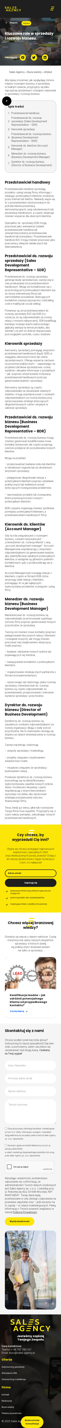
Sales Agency (17, 72)
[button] (52, 9)
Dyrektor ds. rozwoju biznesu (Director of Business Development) (31, 163)
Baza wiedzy (34, 72)
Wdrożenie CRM (9, 1373)
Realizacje (7, 1400)
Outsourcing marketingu (14, 1379)
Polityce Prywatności (25, 1212)
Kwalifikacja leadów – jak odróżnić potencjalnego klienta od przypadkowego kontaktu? (28, 1000)
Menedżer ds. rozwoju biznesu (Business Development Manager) (30, 155)
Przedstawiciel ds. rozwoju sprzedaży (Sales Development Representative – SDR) (29, 121)
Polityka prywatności (12, 1413)
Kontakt (5, 1394)
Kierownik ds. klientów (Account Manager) (29, 147)
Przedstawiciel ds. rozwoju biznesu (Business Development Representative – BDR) (31, 137)
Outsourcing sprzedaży (13, 1367)
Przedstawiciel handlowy (25, 113)
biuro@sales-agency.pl (22, 1352)
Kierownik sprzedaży (23, 129)
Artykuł (48, 72)
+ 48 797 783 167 (21, 1349)
